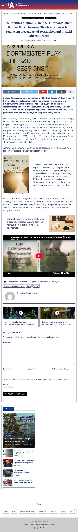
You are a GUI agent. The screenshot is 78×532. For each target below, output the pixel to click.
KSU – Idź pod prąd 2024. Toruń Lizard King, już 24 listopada (23, 481)
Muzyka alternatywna (14, 286)
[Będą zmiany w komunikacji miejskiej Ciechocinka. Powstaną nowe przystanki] (8, 453)
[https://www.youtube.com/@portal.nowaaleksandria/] (40, 528)
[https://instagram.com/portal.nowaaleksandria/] (37, 528)
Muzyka (8, 13)
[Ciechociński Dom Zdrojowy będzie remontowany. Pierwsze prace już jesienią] (19, 430)
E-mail (31, 369)
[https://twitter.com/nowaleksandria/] (43, 528)
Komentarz (8, 342)
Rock (28, 286)
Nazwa (6, 369)
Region (8, 435)
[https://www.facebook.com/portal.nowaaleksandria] (34, 528)
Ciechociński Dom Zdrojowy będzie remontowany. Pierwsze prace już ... (19, 440)
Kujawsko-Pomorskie (40, 281)
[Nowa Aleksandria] (17, 5)
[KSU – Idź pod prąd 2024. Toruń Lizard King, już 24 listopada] (8, 482)
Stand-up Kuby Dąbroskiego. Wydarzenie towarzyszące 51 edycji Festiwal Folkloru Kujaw (24, 462)
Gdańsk (23, 281)
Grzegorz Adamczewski (27, 293)
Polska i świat (37, 18)
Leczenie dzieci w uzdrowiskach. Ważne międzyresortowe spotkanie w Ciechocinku (24, 472)
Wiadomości (51, 18)
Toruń (36, 286)
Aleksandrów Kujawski (22, 511)
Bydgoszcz (13, 281)
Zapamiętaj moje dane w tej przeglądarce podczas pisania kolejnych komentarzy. (36, 379)
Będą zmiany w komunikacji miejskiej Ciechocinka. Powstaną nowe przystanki (23, 452)
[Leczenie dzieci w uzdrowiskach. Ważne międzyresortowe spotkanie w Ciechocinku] (8, 473)
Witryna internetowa (60, 369)
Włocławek (37, 511)
